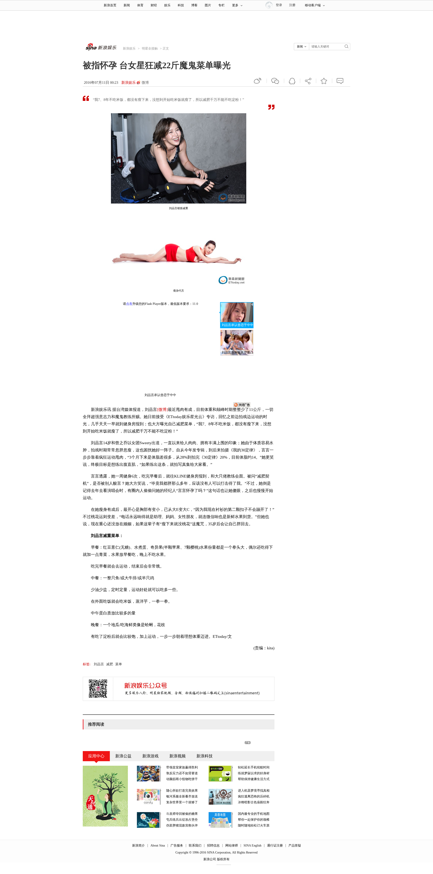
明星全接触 (150, 48)
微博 (145, 82)
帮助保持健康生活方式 (253, 779)
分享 (308, 80)
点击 (129, 304)
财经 (154, 5)
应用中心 (96, 756)
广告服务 (176, 845)
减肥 (109, 664)
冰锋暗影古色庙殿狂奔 (253, 802)
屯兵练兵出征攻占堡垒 (182, 819)
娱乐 (167, 5)
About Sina (157, 845)
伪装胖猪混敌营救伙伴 (182, 825)
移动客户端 (313, 5)
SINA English (252, 845)
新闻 (127, 5)
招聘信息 (213, 845)
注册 (292, 5)
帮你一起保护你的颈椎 (253, 819)
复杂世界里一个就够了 (182, 802)
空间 (292, 80)
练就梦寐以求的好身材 (253, 773)
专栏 (221, 5)
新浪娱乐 (129, 48)
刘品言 (99, 664)
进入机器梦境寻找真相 (253, 790)
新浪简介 (138, 845)
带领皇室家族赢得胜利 (182, 767)
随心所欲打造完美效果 (182, 790)
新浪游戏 (150, 756)
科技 (181, 5)
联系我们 (195, 845)
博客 (194, 5)
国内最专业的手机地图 (253, 813)
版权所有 (223, 859)
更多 (235, 5)
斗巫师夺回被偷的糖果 (182, 813)
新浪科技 (204, 756)
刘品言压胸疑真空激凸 (237, 352)
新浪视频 (177, 756)
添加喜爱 (324, 80)
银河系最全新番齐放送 (182, 796)
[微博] (162, 409)
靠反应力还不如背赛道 (182, 773)
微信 (275, 80)
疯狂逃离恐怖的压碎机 (253, 796)
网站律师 (231, 845)
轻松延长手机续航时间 (253, 767)
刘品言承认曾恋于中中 (237, 325)
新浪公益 (123, 756)
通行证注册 (275, 845)
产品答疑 (294, 845)
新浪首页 (110, 5)
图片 (208, 5)
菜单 (118, 664)
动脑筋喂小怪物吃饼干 (182, 779)
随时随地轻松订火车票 (253, 825)
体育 (140, 5)
